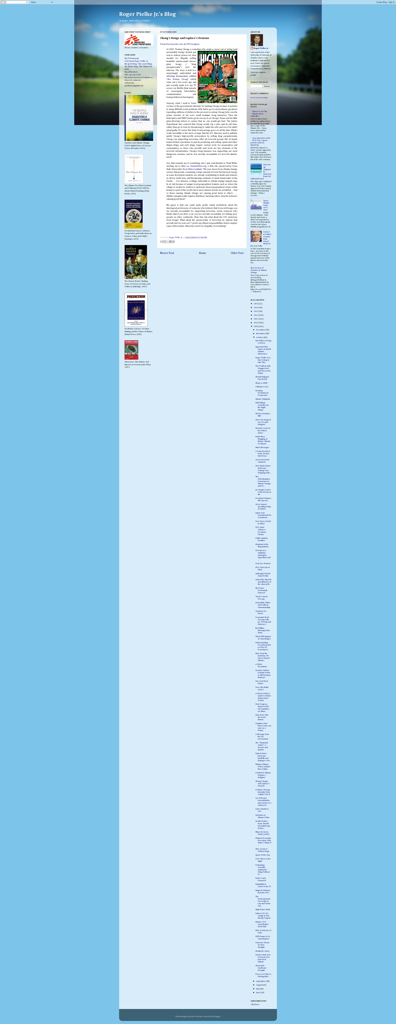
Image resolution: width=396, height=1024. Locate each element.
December (260, 330)
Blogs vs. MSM (261, 383)
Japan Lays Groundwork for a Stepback (263, 515)
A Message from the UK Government (262, 736)
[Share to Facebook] (170, 241)
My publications (131, 72)
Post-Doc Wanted (262, 564)
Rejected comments (133, 80)
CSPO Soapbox (192, 44)
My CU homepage (132, 58)
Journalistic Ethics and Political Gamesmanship (262, 605)
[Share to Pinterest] (173, 241)
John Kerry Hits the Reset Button (261, 717)
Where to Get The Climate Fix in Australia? (259, 113)
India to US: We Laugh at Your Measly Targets (263, 915)
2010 (256, 323)
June (258, 993)
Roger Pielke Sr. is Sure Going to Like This (263, 360)
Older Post (237, 253)
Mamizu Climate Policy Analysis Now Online (262, 766)
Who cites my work (132, 75)
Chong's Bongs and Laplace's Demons (262, 783)
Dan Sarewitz (172, 44)
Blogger (217, 1017)
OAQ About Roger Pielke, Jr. (136, 61)
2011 (256, 319)
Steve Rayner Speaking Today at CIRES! (263, 506)
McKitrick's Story (262, 951)
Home (202, 253)
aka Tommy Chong (177, 79)
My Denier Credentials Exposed (261, 590)
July (258, 989)
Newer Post (167, 253)
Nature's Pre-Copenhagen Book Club (262, 924)
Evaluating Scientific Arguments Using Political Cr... (262, 869)
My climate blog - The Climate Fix (138, 67)
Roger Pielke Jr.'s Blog (147, 14)
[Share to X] (167, 241)
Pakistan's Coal (261, 387)
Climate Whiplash (262, 399)
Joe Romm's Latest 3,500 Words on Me (263, 492)
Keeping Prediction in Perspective (262, 393)
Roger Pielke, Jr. (176, 237)
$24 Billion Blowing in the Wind (262, 630)
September (261, 981)
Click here (255, 1004)
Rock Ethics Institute (192, 169)
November (260, 334)
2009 (256, 326)
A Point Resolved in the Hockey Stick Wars (262, 453)
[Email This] (161, 241)
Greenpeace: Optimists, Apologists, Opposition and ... (263, 555)
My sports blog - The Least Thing (138, 64)
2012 (256, 315)
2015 (256, 304)
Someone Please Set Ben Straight (262, 945)
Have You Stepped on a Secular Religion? (263, 422)
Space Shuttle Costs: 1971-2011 (266, 205)
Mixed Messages (262, 447)
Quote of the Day (262, 855)
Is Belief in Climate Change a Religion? (263, 775)
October (260, 337)
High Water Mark (262, 910)
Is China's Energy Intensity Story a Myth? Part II (262, 792)
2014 (256, 308)
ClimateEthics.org (198, 166)
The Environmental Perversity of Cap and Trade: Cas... (263, 901)
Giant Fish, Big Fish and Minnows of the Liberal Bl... (263, 582)
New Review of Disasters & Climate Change (259, 270)
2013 (256, 311)
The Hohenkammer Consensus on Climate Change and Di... (263, 481)
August (259, 985)
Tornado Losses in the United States (262, 430)
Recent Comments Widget (259, 97)
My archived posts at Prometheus (139, 77)
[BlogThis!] (164, 241)
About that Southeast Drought (260, 968)
